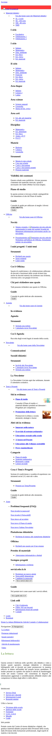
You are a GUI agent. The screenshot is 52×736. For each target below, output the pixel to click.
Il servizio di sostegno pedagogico (28, 431)
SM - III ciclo (20, 23)
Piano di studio (21, 399)
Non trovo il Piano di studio (21, 523)
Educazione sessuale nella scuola (28, 436)
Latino (17, 95)
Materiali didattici (12, 13)
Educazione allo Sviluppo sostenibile (30, 444)
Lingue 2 (18, 93)
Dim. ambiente (21, 52)
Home (3, 622)
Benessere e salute (22, 461)
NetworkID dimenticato (24, 576)
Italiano (18, 48)
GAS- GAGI (11, 714)
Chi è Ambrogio (21, 605)
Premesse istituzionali (9, 633)
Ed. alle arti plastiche (23, 118)
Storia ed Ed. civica (22, 109)
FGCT (18, 138)
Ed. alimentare (20, 132)
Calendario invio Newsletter (26, 328)
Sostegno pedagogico (23, 459)
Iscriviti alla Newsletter (24, 365)
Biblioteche (18, 622)
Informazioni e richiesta (24, 565)
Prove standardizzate (24, 448)
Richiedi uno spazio (23, 256)
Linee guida (20, 261)
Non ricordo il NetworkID (21, 515)
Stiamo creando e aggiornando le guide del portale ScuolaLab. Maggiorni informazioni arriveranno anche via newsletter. (33, 230)
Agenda (9, 303)
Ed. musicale (20, 59)
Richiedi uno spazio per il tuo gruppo (29, 546)
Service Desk (11, 693)
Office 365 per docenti (24, 607)
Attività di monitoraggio (10, 644)
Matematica (19, 50)
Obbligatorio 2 (21, 39)
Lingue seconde (21, 464)
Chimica (18, 150)
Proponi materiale (22, 170)
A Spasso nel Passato (23, 440)
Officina (9, 214)
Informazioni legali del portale (26, 610)
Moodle (9, 716)
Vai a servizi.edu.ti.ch (24, 581)
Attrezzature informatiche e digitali (28, 555)
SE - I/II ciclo (20, 21)
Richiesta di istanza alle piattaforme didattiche (32, 537)
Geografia (19, 106)
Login (8, 616)
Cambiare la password (23, 578)
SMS (17, 25)
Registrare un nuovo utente (25, 574)
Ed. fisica (19, 55)
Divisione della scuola (14, 707)
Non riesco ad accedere (19, 519)
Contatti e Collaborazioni (38, 622)
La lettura (10, 622)
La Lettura (5, 630)
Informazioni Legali (13, 697)
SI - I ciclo (19, 19)
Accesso (4, 2)
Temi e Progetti (11, 387)
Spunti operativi (7, 637)
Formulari (9, 712)
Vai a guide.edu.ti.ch (19, 596)
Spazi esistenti (20, 258)
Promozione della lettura (25, 412)
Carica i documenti (22, 165)
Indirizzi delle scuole (14, 710)
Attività (26, 622)
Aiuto (8, 502)
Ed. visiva (19, 57)
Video (3, 648)
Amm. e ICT (20, 136)
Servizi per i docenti (13, 695)
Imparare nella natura (24, 427)
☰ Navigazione (17, 627)
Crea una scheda (21, 163)
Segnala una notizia (22, 326)
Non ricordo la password (20, 511)
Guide (14, 210)
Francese (18, 75)
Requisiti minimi (12, 699)
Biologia (18, 148)
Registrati (9, 618)
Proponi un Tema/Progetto (25, 486)
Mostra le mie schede (23, 161)
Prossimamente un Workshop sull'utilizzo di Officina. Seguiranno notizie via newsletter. (33, 240)
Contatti (18, 612)
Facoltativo (19, 34)
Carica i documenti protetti (25, 168)
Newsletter (10, 343)
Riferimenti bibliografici (10, 640)
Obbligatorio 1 (21, 37)
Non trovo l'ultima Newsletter (22, 527)
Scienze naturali (21, 104)
